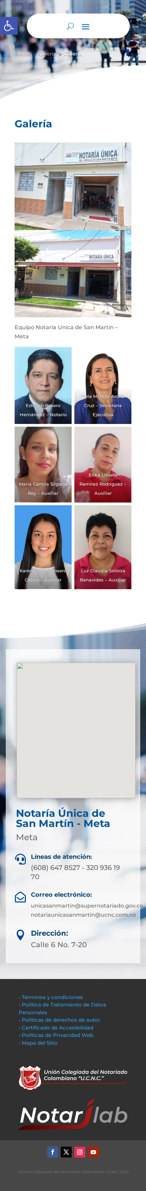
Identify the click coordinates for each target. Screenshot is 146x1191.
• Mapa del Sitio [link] (39, 1043)
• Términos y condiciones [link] (51, 997)
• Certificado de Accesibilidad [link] (56, 1027)
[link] (9, 26)
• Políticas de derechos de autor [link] (59, 1020)
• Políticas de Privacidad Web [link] (56, 1035)
